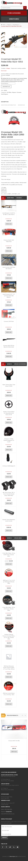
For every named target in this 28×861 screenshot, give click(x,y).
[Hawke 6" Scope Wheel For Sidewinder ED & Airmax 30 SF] (8, 404)
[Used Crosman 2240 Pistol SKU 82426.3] (8, 259)
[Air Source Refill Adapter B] (8, 458)
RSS (13, 847)
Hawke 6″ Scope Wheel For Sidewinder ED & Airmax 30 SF (8, 413)
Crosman (19, 92)
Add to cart (8, 223)
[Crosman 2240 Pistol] (8, 314)
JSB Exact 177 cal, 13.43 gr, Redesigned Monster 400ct (9, 582)
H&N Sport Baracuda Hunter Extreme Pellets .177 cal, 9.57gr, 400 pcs (9, 667)
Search (25, 7)
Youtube (17, 847)
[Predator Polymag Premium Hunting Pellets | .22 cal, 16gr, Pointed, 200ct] (8, 627)
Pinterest (6, 847)
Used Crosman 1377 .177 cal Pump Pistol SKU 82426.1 (9, 296)
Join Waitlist (6, 86)
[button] (24, 33)
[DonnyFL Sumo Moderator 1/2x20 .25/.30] (8, 512)
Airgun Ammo (18, 538)
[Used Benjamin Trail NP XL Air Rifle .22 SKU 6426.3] (8, 205)
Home (4, 24)
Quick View (12, 209)
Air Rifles (9, 92)
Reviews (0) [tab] (21, 105)
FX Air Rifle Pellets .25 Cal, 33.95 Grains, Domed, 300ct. (8, 555)
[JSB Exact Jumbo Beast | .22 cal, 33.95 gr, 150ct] (8, 685)
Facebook (2, 847)
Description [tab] (4, 102)
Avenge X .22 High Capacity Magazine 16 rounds (9, 440)
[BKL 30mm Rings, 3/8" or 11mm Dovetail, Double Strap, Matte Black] (8, 485)
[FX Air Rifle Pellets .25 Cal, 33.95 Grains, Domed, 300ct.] (8, 545)
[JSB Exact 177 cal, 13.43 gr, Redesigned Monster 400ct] (8, 572)
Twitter (10, 847)
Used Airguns (16, 24)
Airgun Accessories (20, 364)
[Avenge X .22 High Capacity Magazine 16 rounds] (8, 431)
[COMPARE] (9, 209)
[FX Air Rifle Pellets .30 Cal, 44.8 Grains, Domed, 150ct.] (8, 600)
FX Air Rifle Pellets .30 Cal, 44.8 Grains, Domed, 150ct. (8, 609)
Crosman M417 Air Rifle (14, 740)
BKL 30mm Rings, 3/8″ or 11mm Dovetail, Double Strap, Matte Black (9, 494)
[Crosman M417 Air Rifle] (14, 729)
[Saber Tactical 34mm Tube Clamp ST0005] (8, 374)
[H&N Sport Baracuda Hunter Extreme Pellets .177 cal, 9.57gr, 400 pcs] (8, 656)
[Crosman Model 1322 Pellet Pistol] (8, 232)
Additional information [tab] (8, 105)
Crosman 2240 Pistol (9, 321)
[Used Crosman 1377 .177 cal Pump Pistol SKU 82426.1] (8, 286)
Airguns (9, 24)
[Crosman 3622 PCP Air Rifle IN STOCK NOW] (8, 339)
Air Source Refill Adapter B (9, 466)
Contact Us (9, 811)
